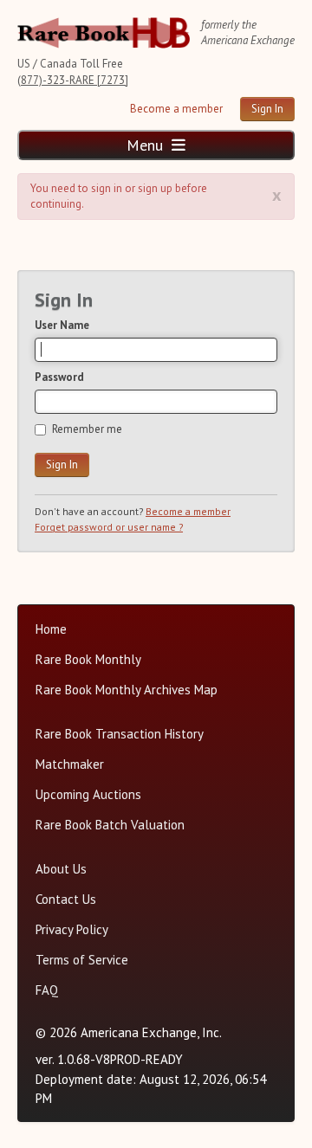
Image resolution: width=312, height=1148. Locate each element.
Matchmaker (70, 764)
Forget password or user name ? (109, 526)
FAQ (47, 990)
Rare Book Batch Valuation (110, 824)
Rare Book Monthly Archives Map (127, 689)
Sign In (267, 108)
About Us (61, 869)
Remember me (87, 429)
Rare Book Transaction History (120, 734)
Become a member (176, 108)
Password (59, 377)
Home (51, 629)
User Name (62, 325)
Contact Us (66, 899)
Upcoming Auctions (88, 794)
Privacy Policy (72, 929)
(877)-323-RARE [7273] (72, 80)
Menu (147, 145)
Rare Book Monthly (88, 659)
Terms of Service (82, 959)
